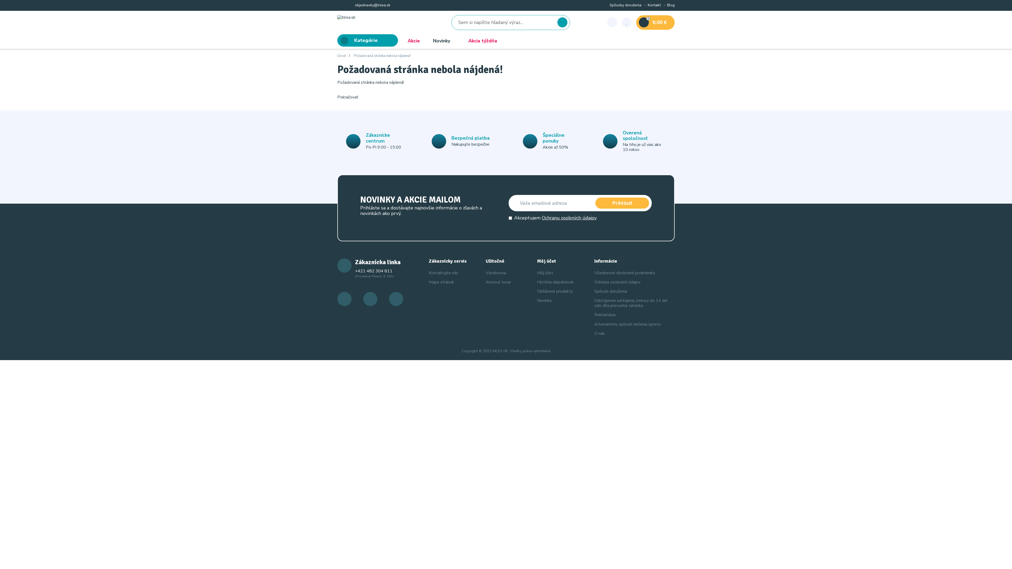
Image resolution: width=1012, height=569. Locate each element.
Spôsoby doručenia (625, 5)
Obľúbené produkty (555, 291)
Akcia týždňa (482, 41)
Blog (671, 5)
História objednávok (555, 282)
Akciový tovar (498, 282)
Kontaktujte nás (443, 273)
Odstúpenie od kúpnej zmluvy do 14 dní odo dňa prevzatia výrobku (630, 303)
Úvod (341, 56)
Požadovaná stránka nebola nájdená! (382, 56)
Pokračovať (347, 97)
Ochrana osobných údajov (617, 282)
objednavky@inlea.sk (372, 5)
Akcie (414, 41)
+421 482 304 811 (373, 271)
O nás (599, 333)
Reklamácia (604, 315)
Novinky (441, 41)
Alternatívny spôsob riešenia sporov (627, 324)
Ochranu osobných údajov (569, 218)
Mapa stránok (441, 282)
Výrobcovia (496, 273)
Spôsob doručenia (610, 291)
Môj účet (545, 273)
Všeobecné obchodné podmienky (624, 273)
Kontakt (654, 5)
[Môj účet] (612, 22)
